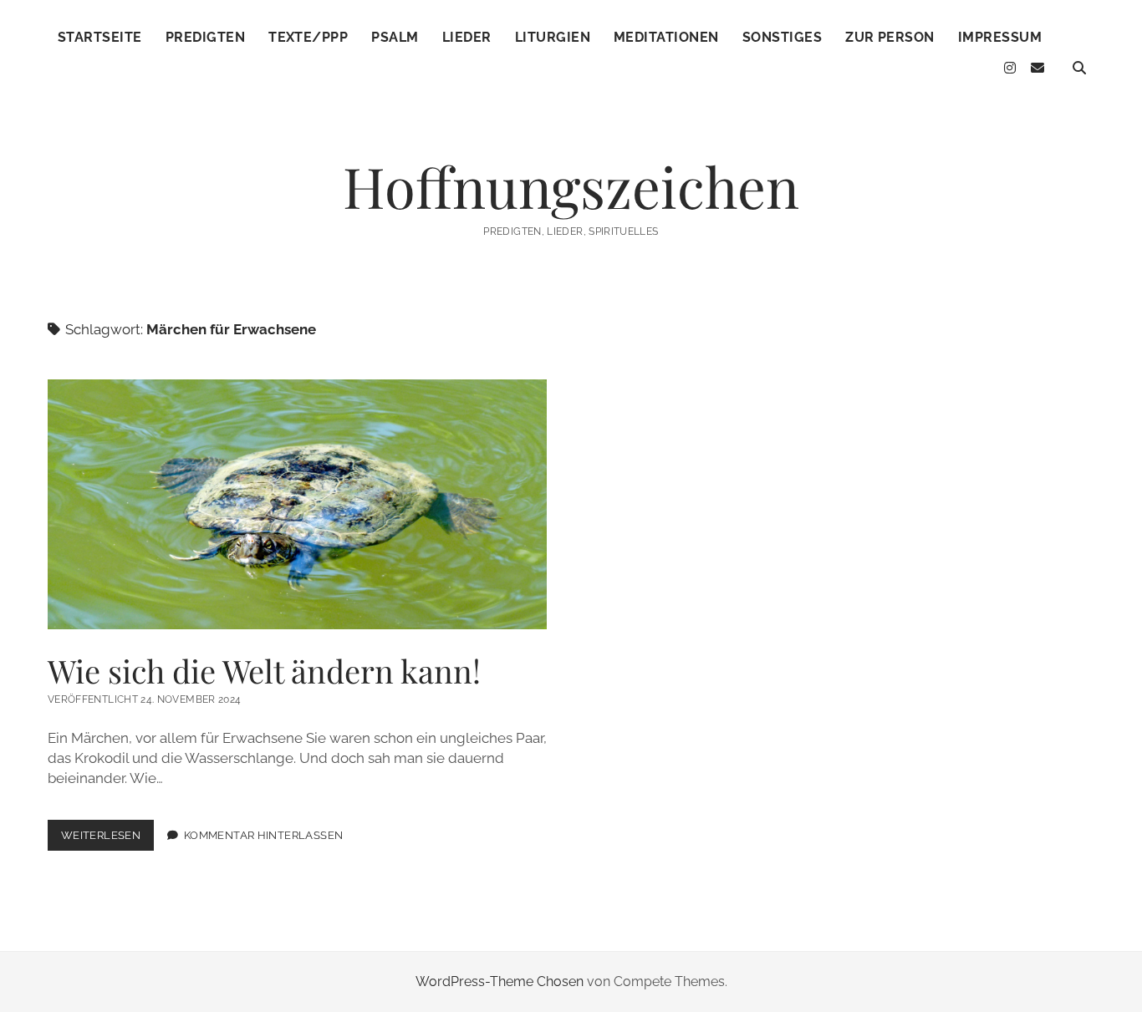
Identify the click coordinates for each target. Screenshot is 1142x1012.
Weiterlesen (107, 839)
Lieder (467, 37)
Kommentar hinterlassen (263, 835)
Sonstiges (782, 37)
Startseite (100, 37)
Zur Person (890, 37)
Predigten (205, 37)
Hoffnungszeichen (571, 186)
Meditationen (666, 37)
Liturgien (552, 37)
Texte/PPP (308, 37)
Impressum (1000, 37)
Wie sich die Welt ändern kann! (297, 504)
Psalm (394, 37)
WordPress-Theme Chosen (500, 981)
